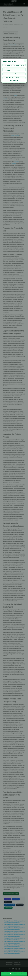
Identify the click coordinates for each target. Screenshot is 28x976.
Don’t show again (14, 80)
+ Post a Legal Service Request (14, 973)
